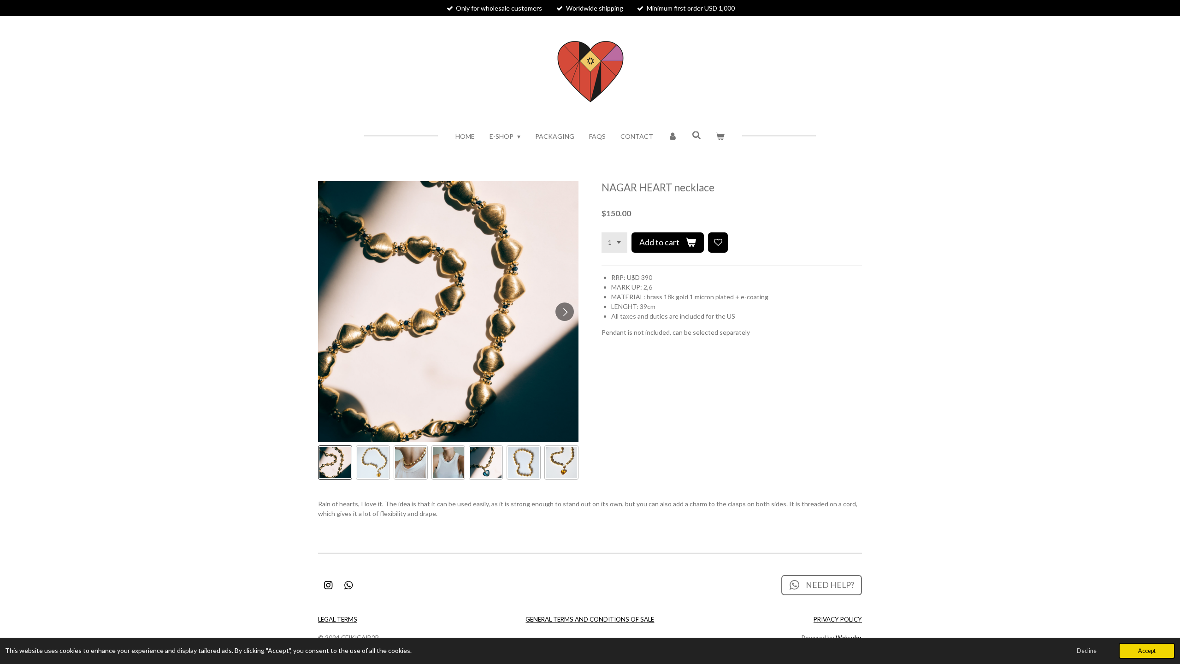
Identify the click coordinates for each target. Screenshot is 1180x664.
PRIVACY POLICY (838, 619)
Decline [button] (1087, 650)
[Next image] (564, 311)
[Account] (672, 136)
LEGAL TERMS (337, 619)
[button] (335, 462)
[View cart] (720, 136)
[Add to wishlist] (718, 242)
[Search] (696, 135)
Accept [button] (1147, 650)
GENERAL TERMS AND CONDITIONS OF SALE (589, 619)
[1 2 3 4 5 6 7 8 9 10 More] (614, 242)
